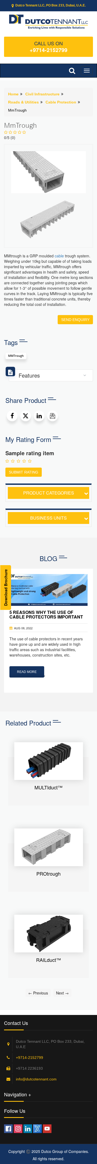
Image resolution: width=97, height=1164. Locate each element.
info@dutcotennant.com (36, 1079)
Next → (62, 993)
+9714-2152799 (48, 50)
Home (13, 94)
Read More (27, 672)
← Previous (38, 993)
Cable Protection (61, 102)
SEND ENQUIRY (75, 319)
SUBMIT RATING (23, 472)
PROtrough (48, 873)
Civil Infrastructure (42, 94)
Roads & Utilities (23, 102)
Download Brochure (5, 587)
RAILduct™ (48, 959)
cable (59, 255)
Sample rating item (29, 453)
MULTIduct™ (48, 787)
